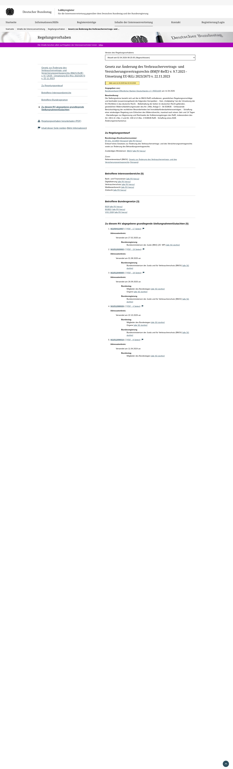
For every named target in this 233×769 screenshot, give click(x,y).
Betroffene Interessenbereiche (56, 93)
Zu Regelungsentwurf (52, 85)
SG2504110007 (117, 229)
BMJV (129, 151)
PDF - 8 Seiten (133, 340)
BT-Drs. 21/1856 (112, 141)
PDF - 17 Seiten (134, 229)
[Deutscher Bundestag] (30, 11)
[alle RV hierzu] (135, 141)
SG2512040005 (117, 273)
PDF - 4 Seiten (133, 306)
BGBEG (108, 209)
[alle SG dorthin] (173, 245)
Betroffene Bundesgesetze (54, 100)
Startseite (11, 22)
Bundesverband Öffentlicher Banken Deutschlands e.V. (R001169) (133, 91)
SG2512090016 (117, 340)
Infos (101, 45)
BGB (107, 206)
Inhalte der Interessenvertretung (134, 22)
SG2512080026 (117, 306)
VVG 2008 (109, 212)
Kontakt (175, 22)
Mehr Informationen (77, 128)
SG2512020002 (117, 249)
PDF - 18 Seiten (134, 273)
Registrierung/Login (213, 22)
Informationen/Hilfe (47, 22)
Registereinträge (86, 22)
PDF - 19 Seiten (134, 249)
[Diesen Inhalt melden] (143, 229)
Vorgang (123, 141)
